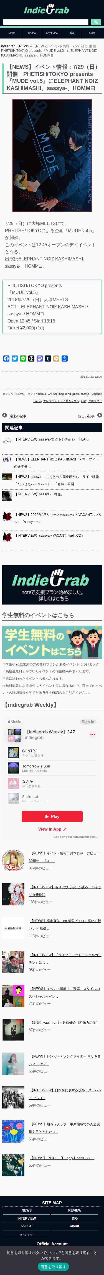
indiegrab (8, 46)
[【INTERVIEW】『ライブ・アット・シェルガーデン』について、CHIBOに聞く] (13, 962)
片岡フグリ (95, 401)
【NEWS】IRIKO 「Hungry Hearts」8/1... (62, 1158)
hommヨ (41, 393)
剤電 (84, 401)
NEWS (24, 46)
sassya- (85, 393)
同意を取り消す (53, 1266)
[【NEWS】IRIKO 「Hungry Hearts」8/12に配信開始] (13, 1165)
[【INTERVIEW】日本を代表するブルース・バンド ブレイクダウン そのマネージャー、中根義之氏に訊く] (13, 1097)
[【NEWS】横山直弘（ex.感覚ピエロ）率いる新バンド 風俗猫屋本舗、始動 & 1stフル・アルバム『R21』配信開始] (13, 928)
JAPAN (52, 393)
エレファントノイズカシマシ (61, 401)
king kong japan (69, 393)
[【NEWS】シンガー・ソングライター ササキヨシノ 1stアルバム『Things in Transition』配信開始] (13, 1064)
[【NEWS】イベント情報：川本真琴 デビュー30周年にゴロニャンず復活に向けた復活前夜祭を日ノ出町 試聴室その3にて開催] (13, 860)
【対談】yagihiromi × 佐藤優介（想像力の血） (64, 1023)
